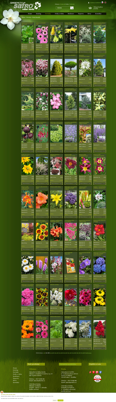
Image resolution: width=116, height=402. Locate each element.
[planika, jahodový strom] (27, 43)
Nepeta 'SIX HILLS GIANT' (98, 123)
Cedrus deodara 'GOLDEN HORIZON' (26, 89)
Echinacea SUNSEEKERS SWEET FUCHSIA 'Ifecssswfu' (41, 318)
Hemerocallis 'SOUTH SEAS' (41, 187)
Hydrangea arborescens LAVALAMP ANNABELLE (56, 123)
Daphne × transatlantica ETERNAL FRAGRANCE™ (100, 187)
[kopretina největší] (27, 274)
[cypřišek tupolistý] (99, 43)
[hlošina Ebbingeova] (99, 110)
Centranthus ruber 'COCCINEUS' (69, 221)
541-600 (83, 353)
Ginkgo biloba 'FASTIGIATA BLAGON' (55, 23)
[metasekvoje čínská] (56, 76)
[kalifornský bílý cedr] (99, 76)
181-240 (56, 353)
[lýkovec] (99, 208)
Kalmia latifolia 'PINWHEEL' (25, 56)
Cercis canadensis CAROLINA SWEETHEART (40, 90)
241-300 (61, 353)
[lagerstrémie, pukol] (85, 337)
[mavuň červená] (71, 240)
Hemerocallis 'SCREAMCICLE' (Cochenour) (25, 188)
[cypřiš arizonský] (85, 110)
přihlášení (98, 2)
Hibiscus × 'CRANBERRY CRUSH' (70, 285)
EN (105, 2)
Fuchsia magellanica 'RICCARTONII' (41, 123)
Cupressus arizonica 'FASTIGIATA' (84, 89)
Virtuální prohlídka (68, 364)
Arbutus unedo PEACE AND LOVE (27, 23)
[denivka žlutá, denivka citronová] (56, 208)
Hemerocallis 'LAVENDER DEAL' (83, 155)
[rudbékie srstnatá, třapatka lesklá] (42, 305)
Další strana (88, 353)
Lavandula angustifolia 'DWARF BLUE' (70, 123)
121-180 (52, 353)
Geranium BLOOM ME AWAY (84, 253)
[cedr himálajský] (27, 110)
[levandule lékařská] (71, 142)
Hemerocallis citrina (55, 187)
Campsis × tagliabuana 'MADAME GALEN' (56, 221)
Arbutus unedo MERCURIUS (83, 187)
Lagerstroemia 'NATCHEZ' (83, 317)
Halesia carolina (54, 284)
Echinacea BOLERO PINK (41, 23)
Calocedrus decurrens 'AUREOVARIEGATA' (99, 56)
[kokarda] (42, 240)
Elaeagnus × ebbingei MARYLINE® (99, 89)
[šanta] (99, 142)
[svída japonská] (56, 110)
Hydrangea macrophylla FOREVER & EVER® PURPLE (71, 188)
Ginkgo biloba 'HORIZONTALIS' (69, 23)
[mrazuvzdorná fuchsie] (42, 142)
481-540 (78, 353)
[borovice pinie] (71, 76)
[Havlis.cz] (25, 6)
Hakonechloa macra (55, 316)
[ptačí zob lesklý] (85, 142)
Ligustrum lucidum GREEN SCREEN (84, 123)
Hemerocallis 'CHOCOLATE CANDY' (70, 155)
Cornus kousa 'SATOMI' (56, 88)
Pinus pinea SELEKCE (70, 55)
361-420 (69, 353)
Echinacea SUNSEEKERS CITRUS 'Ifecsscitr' (99, 286)
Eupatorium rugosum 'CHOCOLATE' (84, 221)
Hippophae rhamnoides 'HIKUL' (85, 23)
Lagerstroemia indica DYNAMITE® (99, 317)
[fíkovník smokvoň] (27, 142)
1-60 (44, 353)
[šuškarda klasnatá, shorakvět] (42, 274)
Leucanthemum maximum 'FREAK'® (26, 253)
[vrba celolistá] (42, 174)
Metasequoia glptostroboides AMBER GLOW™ (56, 56)
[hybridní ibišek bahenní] (71, 305)
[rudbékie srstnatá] (27, 174)
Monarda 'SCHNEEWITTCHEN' (84, 56)
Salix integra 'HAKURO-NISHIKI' (42, 155)
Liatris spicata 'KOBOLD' (42, 252)
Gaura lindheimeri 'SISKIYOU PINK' (55, 253)
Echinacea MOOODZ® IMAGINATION (84, 285)
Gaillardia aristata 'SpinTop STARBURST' (41, 221)
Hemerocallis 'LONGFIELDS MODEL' (99, 155)
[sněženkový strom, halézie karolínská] (56, 305)
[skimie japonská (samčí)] (56, 174)
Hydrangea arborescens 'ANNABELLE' (71, 317)
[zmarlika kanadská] (42, 110)
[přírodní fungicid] (71, 274)
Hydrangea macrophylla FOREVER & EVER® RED (28, 285)
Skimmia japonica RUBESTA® (54, 155)
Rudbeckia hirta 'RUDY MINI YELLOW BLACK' (41, 285)
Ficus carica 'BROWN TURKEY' (27, 123)
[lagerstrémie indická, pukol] (99, 337)
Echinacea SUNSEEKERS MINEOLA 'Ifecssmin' (27, 318)
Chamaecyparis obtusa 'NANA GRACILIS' (99, 23)
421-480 (74, 353)
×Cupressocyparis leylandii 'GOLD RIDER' (70, 89)
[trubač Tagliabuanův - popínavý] (56, 240)
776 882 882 (71, 4)
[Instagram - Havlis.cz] (97, 373)
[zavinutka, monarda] (85, 76)
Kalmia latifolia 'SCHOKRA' (40, 56)
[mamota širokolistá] (27, 76)
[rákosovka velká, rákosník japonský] (56, 337)
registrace (92, 2)
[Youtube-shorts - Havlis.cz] (90, 373)
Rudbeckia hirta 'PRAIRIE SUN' (26, 155)
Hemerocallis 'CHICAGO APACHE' (99, 221)
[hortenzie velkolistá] (71, 208)
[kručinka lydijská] (27, 240)
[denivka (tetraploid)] (71, 174)
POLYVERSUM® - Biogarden (69, 253)
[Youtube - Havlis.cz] (93, 373)
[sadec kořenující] (85, 240)
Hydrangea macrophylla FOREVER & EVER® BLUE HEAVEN (100, 254)
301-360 (65, 353)
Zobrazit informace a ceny (27, 51)
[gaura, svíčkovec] (56, 274)
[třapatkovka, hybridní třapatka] (42, 43)
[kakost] (85, 274)
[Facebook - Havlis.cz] (100, 373)
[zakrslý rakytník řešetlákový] (85, 43)
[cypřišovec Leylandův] (71, 110)
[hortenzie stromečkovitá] (56, 142)
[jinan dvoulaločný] (56, 43)
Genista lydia (25, 220)
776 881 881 (62, 4)
